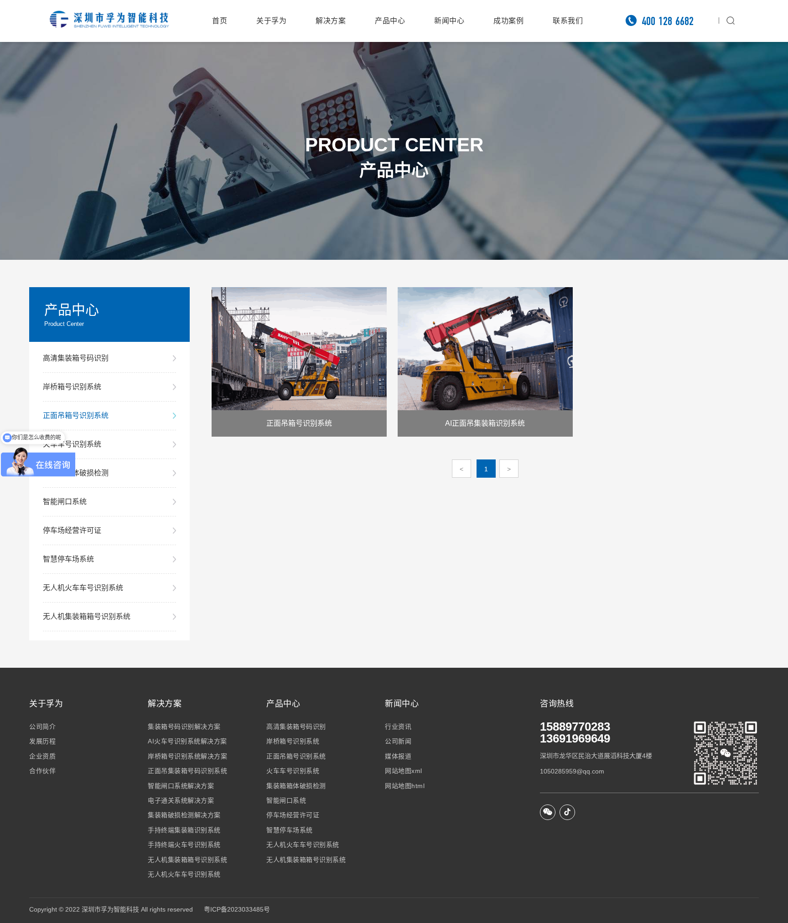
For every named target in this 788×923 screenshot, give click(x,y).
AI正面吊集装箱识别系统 (485, 423)
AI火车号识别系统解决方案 (187, 741)
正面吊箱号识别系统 (76, 415)
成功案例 (508, 21)
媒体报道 (398, 756)
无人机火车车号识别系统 (83, 588)
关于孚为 (271, 21)
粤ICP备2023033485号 (237, 909)
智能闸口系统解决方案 (181, 785)
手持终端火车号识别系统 (184, 844)
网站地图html (405, 785)
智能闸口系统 (65, 501)
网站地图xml (403, 770)
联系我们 (568, 21)
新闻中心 (449, 21)
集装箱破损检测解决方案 (184, 815)
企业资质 (42, 756)
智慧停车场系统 (68, 559)
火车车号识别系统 (72, 444)
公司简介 (42, 726)
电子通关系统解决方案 (181, 800)
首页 (219, 21)
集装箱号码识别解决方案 (184, 726)
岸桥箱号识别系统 (72, 387)
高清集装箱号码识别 (76, 358)
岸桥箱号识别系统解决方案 (187, 756)
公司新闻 (398, 741)
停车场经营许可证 (72, 530)
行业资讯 (398, 726)
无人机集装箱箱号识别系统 (86, 616)
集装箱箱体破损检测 (76, 473)
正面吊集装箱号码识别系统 (187, 770)
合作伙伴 (42, 770)
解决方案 (331, 21)
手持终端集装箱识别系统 (184, 830)
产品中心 (390, 21)
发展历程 (42, 741)
